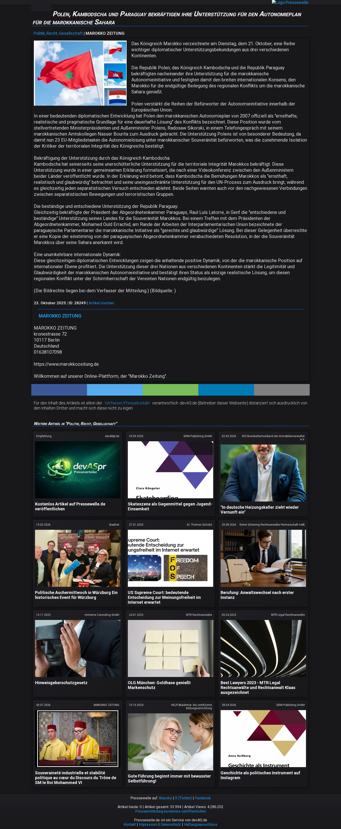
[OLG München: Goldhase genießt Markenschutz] (170, 677)
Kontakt (130, 824)
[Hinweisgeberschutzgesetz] (77, 677)
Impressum (148, 824)
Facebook (203, 798)
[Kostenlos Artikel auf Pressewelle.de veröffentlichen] (77, 499)
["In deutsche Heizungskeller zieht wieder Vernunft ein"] (263, 502)
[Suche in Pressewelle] (46, 5)
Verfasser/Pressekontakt (127, 402)
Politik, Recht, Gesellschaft (58, 33)
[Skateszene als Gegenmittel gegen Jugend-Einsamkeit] (170, 499)
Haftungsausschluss (200, 824)
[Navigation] (36, 5)
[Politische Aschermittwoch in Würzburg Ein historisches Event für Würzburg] (77, 587)
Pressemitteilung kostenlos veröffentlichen (170, 811)
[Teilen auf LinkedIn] (226, 390)
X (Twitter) (183, 798)
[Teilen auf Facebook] (59, 390)
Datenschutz (171, 824)
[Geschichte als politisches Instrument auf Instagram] (263, 767)
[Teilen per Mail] (282, 390)
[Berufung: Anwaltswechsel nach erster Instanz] (263, 587)
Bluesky (165, 798)
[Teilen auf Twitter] (115, 390)
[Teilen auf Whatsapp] (170, 390)
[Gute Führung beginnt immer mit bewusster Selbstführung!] (170, 771)
